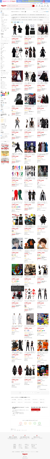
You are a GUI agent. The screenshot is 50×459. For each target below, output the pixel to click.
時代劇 (2, 48)
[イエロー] (7, 93)
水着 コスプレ (14, 402)
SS (1, 72)
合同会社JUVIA (15, 186)
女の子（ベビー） (3, 86)
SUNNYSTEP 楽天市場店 (28, 337)
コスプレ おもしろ (35, 402)
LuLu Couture (27, 163)
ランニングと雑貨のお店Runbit (17, 115)
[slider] (0, 37)
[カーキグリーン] (8, 92)
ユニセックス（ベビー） (4, 88)
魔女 (1, 49)
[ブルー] (1, 95)
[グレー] (2, 92)
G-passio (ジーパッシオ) (16, 211)
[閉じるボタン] (48, 15)
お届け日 (2, 109)
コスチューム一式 (23, 430)
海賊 (1, 55)
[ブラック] (1, 92)
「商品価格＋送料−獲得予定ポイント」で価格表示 (17, 11)
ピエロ (2, 60)
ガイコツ (2, 62)
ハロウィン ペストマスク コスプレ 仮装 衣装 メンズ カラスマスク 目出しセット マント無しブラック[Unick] (17, 106)
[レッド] (4, 93)
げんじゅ (39, 387)
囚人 (1, 63)
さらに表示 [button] (2, 31)
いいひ (13, 68)
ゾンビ (2, 54)
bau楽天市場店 (15, 91)
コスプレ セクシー (35, 399)
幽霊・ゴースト (3, 57)
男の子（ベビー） (3, 87)
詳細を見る (41, 19)
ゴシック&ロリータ (3, 50)
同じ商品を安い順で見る (43, 389)
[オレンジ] (5, 93)
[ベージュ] (7, 92)
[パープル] (4, 95)
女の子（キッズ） (3, 82)
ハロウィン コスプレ (27, 399)
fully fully (39, 44)
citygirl (13, 334)
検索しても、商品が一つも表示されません (18, 413)
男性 (1, 80)
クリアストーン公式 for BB (41, 210)
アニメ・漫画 (2, 47)
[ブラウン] (5, 92)
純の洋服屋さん (40, 187)
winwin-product (27, 234)
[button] (46, 3)
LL (6, 72)
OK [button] (22, 288)
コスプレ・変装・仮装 (17, 430)
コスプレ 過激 (14, 399)
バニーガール (2, 61)
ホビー (12, 430)
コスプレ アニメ (20, 399)
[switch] (25, 11)
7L (5, 73)
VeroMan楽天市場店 (15, 43)
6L (4, 73)
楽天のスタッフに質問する (36, 409)
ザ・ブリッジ (40, 162)
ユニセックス (2, 81)
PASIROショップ (27, 44)
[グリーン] (8, 93)
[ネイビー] (2, 95)
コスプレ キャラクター (27, 402)
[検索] (33, 6)
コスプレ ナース (20, 402)
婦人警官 (2, 67)
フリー (2, 75)
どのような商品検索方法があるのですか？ (18, 412)
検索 (5, 141)
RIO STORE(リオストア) (28, 186)
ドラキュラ (2, 56)
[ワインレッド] (2, 93)
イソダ (13, 259)
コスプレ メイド (42, 399)
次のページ (38, 392)
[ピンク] (1, 93)
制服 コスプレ (42, 402)
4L (1, 73)
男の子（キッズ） (3, 83)
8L (7, 73)
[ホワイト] (4, 92)
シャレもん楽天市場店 (41, 335)
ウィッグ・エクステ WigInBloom (42, 259)
